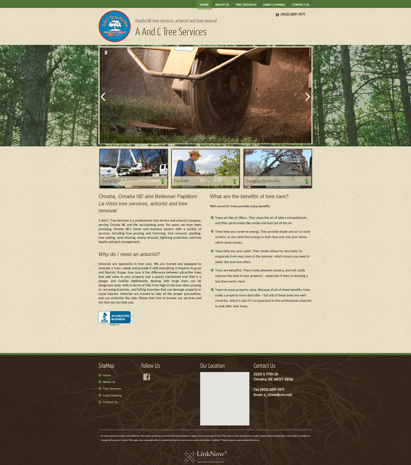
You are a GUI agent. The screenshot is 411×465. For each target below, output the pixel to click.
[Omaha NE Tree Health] (205, 168)
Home (204, 5)
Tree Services (245, 5)
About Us (222, 5)
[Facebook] (146, 377)
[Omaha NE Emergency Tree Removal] (277, 168)
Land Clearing (274, 5)
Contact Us (300, 5)
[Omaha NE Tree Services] (133, 168)
